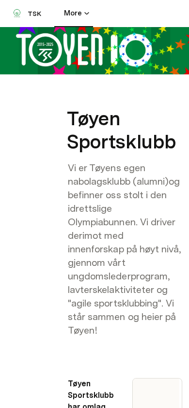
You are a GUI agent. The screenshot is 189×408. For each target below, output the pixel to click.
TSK (34, 13)
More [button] (73, 13)
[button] (73, 97)
